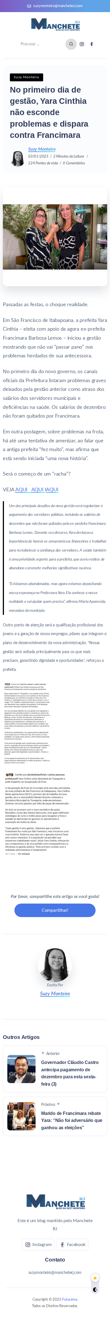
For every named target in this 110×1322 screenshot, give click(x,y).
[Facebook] (91, 44)
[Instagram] (81, 44)
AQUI (23, 489)
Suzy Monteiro (41, 149)
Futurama (69, 1299)
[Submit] (71, 44)
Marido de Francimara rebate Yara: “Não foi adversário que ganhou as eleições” (71, 1120)
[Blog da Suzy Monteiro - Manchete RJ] (55, 25)
